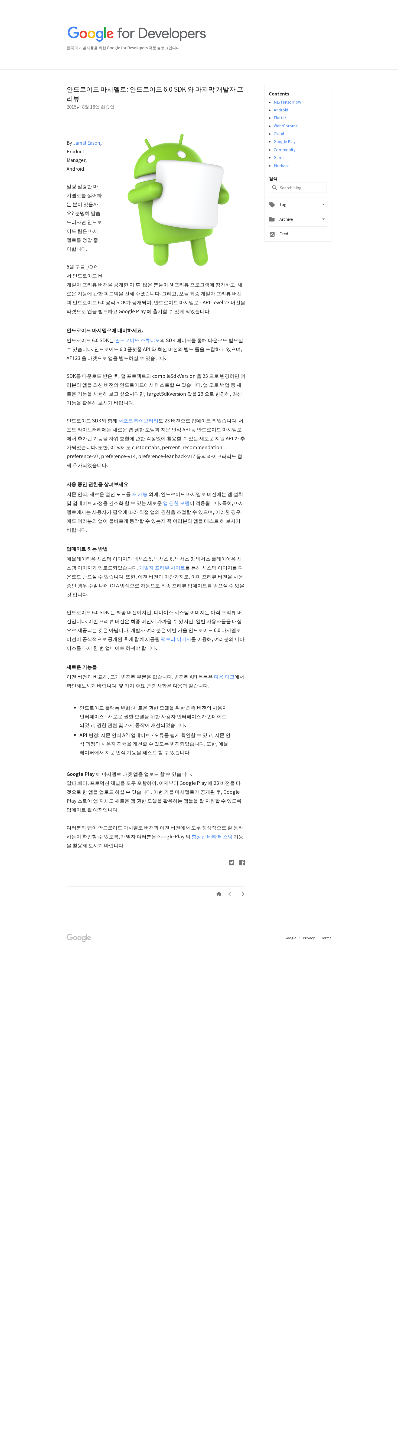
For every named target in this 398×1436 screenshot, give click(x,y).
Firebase (281, 165)
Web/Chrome (286, 125)
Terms (326, 937)
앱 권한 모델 (176, 502)
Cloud (279, 133)
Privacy (309, 937)
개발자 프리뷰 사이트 (162, 567)
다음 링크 (224, 676)
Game (279, 157)
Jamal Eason (86, 142)
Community (284, 149)
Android (281, 110)
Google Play (284, 141)
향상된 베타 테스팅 (212, 836)
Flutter (280, 117)
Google (291, 937)
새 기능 (140, 493)
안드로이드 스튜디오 (137, 339)
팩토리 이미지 (176, 638)
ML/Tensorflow (287, 102)
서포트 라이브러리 (138, 420)
